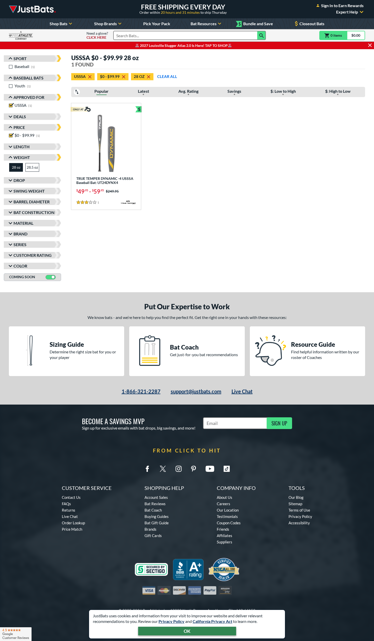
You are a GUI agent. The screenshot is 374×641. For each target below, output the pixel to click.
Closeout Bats (311, 23)
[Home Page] (32, 9)
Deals (19, 116)
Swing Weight (29, 191)
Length (21, 146)
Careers (223, 503)
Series (19, 244)
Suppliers (224, 542)
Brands (150, 529)
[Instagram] (179, 469)
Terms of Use (299, 510)
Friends (223, 529)
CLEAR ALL (167, 76)
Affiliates (224, 535)
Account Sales (156, 497)
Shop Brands (105, 23)
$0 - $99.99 (110, 76)
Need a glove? (97, 35)
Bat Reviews (155, 503)
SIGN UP (279, 423)
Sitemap (295, 503)
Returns (68, 510)
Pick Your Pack (156, 23)
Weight (21, 157)
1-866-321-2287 (141, 391)
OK (187, 631)
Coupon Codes (229, 522)
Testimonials (227, 516)
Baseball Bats (28, 77)
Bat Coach (153, 510)
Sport (20, 58)
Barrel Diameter (31, 201)
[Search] (261, 35)
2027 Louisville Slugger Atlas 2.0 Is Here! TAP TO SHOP (183, 45)
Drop (19, 180)
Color (20, 265)
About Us (224, 497)
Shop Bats (58, 23)
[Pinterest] (193, 469)
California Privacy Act (212, 621)
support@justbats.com (196, 391)
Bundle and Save (255, 23)
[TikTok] (227, 469)
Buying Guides (157, 516)
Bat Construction (33, 212)
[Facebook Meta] (147, 469)
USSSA (80, 76)
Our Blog (296, 497)
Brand (20, 233)
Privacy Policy (171, 621)
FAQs (66, 503)
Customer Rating (32, 255)
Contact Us (71, 497)
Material (23, 223)
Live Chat (242, 391)
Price (19, 127)
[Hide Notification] (370, 45)
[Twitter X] (163, 469)
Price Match (72, 529)
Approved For (28, 97)
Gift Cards (153, 535)
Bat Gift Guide (157, 522)
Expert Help (347, 12)
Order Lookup (73, 522)
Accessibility (299, 522)
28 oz (139, 76)
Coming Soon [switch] (22, 277)
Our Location (228, 510)
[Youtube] (210, 469)
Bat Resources (204, 23)
